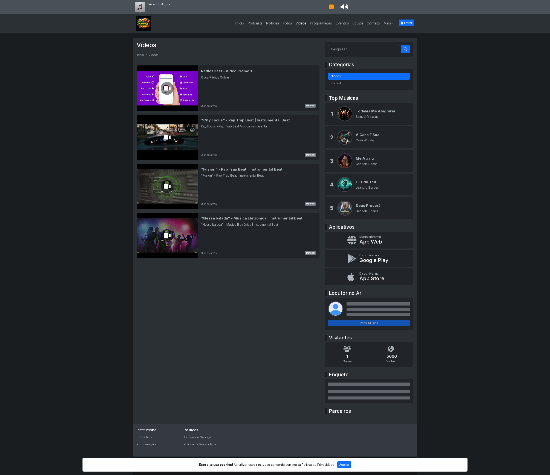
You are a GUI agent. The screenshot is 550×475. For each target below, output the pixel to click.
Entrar (407, 23)
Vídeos (300, 23)
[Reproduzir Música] (344, 113)
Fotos (287, 23)
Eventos (342, 23)
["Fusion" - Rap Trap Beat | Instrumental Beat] (228, 186)
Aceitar (344, 464)
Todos (336, 76)
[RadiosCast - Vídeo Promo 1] (228, 88)
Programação (321, 23)
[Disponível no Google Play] (369, 258)
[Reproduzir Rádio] (331, 7)
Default (310, 105)
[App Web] (369, 240)
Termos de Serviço (197, 437)
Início (239, 23)
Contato (373, 23)
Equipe (357, 23)
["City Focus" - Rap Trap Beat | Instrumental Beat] (228, 137)
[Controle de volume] (344, 7)
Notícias (272, 23)
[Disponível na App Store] (369, 276)
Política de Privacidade (200, 444)
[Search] (405, 49)
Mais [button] (387, 23)
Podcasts (255, 23)
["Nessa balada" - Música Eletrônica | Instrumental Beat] (228, 235)
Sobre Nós (144, 437)
